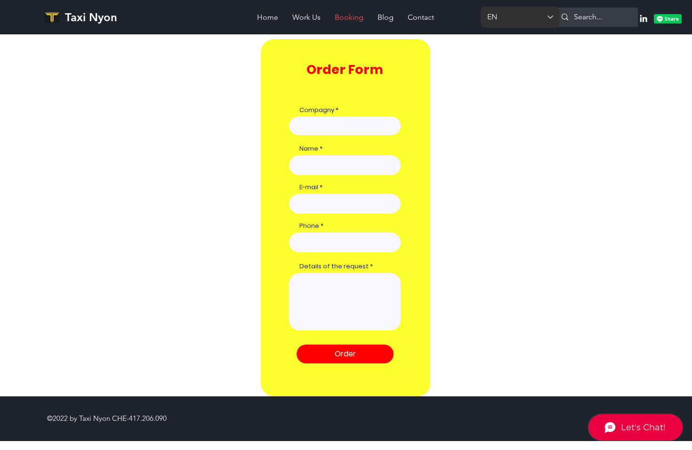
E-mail (308, 187)
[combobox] (345, 242)
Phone (310, 226)
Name (308, 148)
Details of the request (334, 266)
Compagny (316, 110)
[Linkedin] (643, 18)
